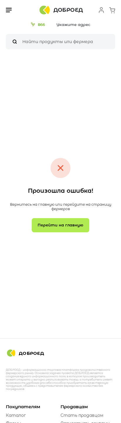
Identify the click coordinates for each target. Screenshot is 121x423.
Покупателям (23, 406)
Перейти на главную (60, 225)
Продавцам (74, 406)
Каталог (16, 415)
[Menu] (9, 10)
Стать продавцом (81, 415)
